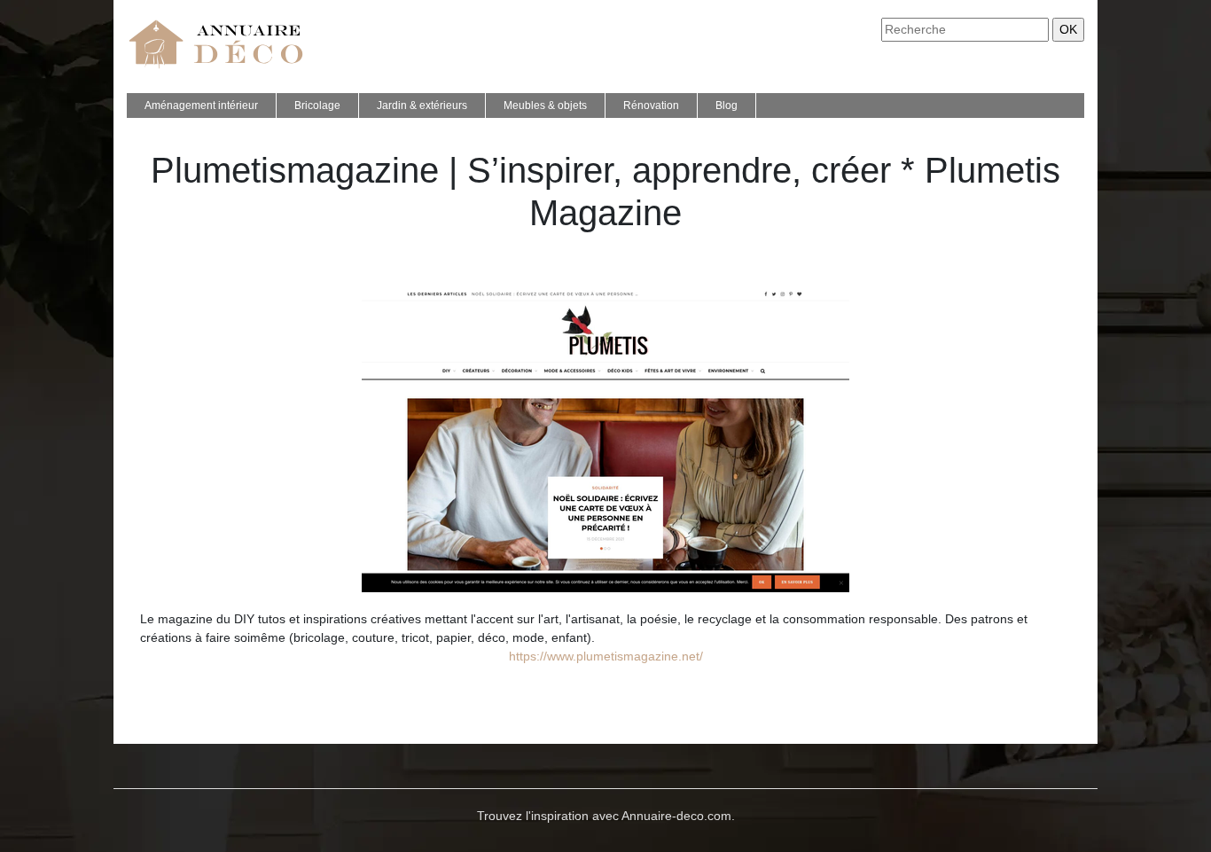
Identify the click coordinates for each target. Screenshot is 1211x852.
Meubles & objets (545, 105)
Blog (726, 105)
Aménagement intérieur (201, 105)
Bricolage (317, 105)
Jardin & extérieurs (422, 105)
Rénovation (651, 105)
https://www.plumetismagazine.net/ (606, 656)
